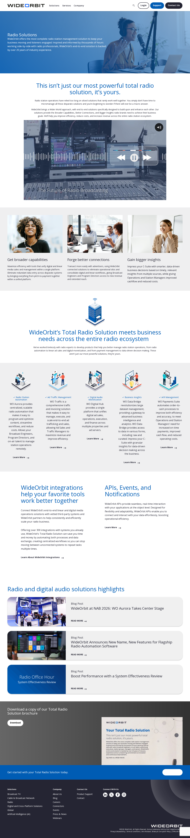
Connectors (58, 806)
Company (79, 5)
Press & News (59, 814)
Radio (10, 802)
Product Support (85, 794)
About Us (57, 794)
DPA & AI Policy (177, 831)
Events (56, 810)
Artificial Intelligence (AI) (18, 814)
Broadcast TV (13, 794)
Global (10, 810)
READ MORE (77, 621)
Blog (55, 798)
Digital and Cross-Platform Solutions (24, 806)
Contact (80, 798)
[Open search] (134, 5)
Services (66, 5)
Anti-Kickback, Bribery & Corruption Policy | (157, 831)
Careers (56, 802)
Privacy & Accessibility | (118, 831)
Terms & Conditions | (134, 831)
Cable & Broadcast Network (20, 798)
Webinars (57, 818)
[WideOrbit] (26, 5)
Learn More (19, 457)
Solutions (54, 5)
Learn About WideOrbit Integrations (40, 557)
